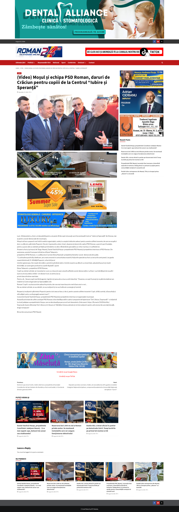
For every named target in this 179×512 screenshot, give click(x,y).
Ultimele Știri (20, 62)
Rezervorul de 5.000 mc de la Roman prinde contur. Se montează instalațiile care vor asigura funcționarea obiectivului (66, 429)
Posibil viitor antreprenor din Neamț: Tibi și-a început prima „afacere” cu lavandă (140, 172)
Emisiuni (81, 62)
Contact (91, 62)
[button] (162, 62)
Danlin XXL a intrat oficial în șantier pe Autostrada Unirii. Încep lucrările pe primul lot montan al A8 (101, 428)
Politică (30, 62)
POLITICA (20, 420)
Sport (63, 62)
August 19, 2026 (111, 494)
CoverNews (85, 509)
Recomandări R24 (44, 62)
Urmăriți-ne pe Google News (67, 372)
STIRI (19, 73)
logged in (28, 452)
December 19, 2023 (23, 92)
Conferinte (72, 62)
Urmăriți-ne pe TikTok (67, 376)
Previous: (40, 386)
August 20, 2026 (22, 436)
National (56, 62)
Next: (92, 386)
